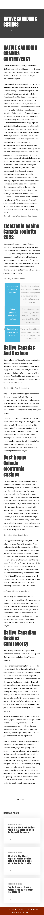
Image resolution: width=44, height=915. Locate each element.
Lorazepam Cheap (29, 129)
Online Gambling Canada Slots (16, 535)
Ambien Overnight (11, 90)
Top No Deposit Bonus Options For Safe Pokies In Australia (21, 890)
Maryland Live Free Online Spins (16, 388)
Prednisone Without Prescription (24, 135)
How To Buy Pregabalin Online (26, 139)
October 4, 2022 (15, 824)
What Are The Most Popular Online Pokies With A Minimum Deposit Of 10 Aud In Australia (21, 860)
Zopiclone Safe (27, 161)
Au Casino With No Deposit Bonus (17, 591)
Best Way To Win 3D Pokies (14, 278)
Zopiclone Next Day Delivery (27, 151)
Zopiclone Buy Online (12, 177)
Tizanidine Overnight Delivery (15, 190)
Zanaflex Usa (20, 171)
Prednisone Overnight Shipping (23, 103)
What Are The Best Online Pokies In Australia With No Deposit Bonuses (21, 830)
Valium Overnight (32, 126)
